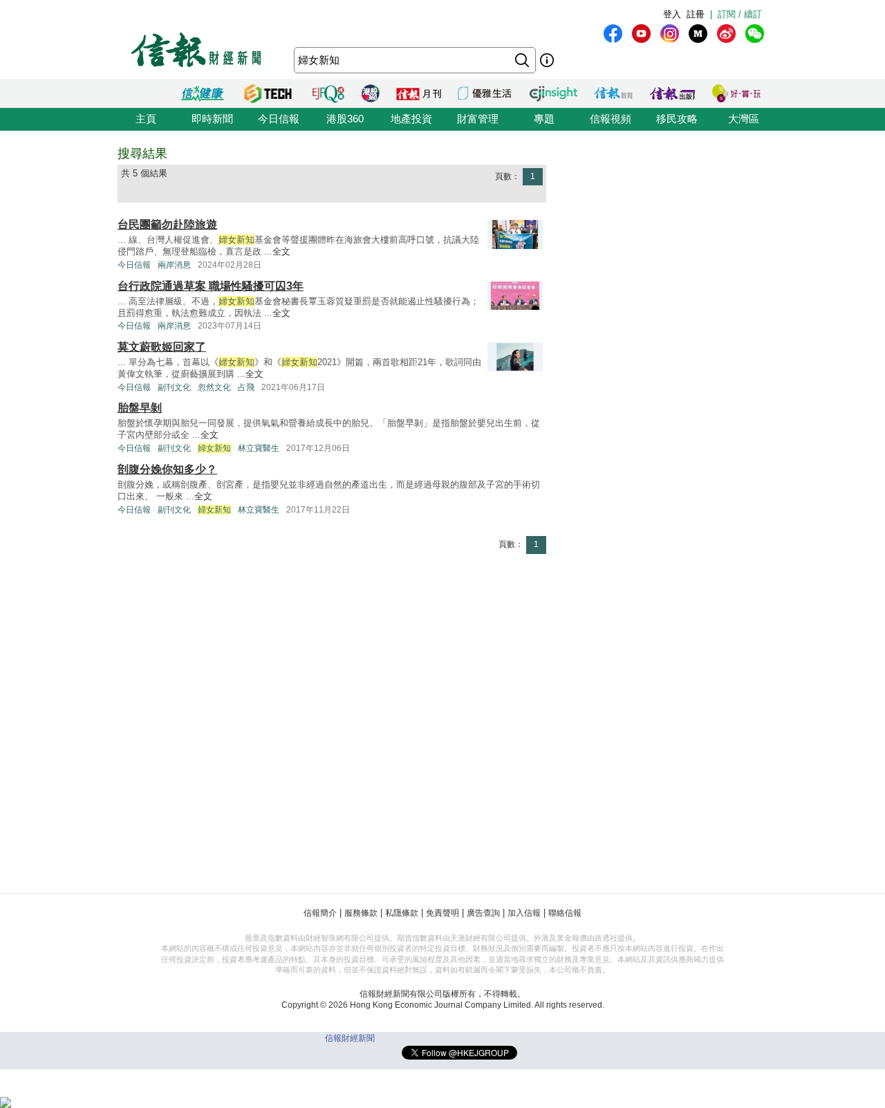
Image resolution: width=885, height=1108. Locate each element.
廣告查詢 (483, 913)
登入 (672, 14)
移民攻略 (677, 118)
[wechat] (754, 33)
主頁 (146, 118)
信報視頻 (610, 118)
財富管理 (478, 118)
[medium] (698, 33)
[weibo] (726, 33)
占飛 (246, 387)
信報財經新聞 (350, 1038)
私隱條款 (401, 913)
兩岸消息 (174, 265)
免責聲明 (442, 913)
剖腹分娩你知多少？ (167, 469)
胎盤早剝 (140, 408)
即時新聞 (212, 118)
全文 (281, 251)
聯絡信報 (564, 913)
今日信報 (278, 118)
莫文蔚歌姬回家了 (162, 347)
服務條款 (361, 913)
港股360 (345, 118)
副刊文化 (174, 387)
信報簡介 (320, 913)
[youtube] (641, 33)
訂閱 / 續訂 (740, 14)
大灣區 (743, 118)
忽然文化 (214, 387)
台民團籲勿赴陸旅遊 (167, 224)
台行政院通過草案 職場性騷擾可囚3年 (211, 286)
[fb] (613, 33)
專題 (544, 118)
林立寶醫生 (258, 448)
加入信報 (524, 913)
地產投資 (411, 118)
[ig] (669, 33)
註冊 (696, 14)
